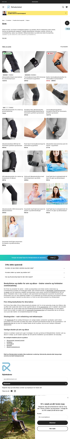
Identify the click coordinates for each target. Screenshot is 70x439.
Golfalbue (9, 342)
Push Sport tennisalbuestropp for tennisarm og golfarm (34, 144)
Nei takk (52, 428)
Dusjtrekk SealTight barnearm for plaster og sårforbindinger (34, 209)
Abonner (6, 384)
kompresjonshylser (59, 290)
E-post (39, 413)
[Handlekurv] (67, 7)
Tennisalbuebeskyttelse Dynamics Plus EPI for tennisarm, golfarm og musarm (56, 111)
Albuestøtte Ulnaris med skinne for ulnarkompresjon (12, 78)
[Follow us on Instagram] (15, 391)
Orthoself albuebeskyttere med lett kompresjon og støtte (34, 177)
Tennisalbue (10, 344)
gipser (7, 292)
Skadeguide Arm (8, 323)
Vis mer (4, 38)
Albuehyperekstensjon (13, 347)
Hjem (3, 20)
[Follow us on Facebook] (12, 391)
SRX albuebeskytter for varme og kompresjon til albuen (12, 177)
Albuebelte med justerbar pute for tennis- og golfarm (57, 144)
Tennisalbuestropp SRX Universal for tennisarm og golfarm (34, 78)
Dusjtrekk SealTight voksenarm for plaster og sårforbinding (12, 242)
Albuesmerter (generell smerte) (15, 340)
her (36, 312)
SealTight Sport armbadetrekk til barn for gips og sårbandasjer (56, 177)
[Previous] (67, 23)
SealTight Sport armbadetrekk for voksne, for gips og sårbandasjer (57, 209)
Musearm (9, 345)
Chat (52, 257)
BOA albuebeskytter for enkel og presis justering (12, 110)
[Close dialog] (68, 398)
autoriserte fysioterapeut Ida (35, 310)
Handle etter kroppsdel (18, 20)
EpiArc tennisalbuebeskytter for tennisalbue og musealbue (56, 78)
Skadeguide (10, 320)
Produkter (8, 20)
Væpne (27, 20)
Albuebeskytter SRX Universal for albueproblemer (12, 209)
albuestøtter (50, 290)
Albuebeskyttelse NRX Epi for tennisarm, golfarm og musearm (12, 144)
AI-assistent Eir (43, 307)
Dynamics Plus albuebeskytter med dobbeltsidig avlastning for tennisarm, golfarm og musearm (34, 111)
